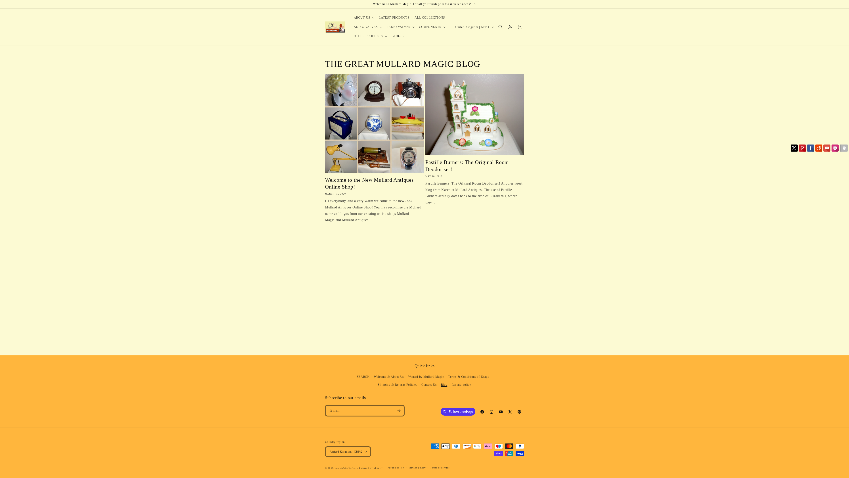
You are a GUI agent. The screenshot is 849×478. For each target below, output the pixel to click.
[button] (363, 17)
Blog (444, 384)
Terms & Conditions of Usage (468, 376)
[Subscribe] (399, 410)
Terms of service (439, 467)
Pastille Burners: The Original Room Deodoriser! (467, 165)
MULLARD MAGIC (346, 467)
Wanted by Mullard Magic (426, 376)
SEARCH (363, 376)
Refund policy (461, 384)
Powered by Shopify (371, 467)
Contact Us (428, 384)
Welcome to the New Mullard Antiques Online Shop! (369, 183)
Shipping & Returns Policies (397, 384)
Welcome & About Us (389, 376)
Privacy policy (417, 467)
